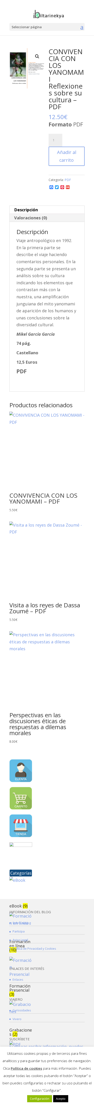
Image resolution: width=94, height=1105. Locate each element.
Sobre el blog (22, 923)
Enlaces (18, 979)
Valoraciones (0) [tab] (30, 217)
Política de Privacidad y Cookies (34, 948)
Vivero (17, 1019)
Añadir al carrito (66, 156)
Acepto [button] (60, 1099)
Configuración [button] (39, 1099)
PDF (68, 180)
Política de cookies (26, 1068)
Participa (19, 931)
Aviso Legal (20, 940)
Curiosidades (22, 1010)
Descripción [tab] (26, 209)
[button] (37, 56)
